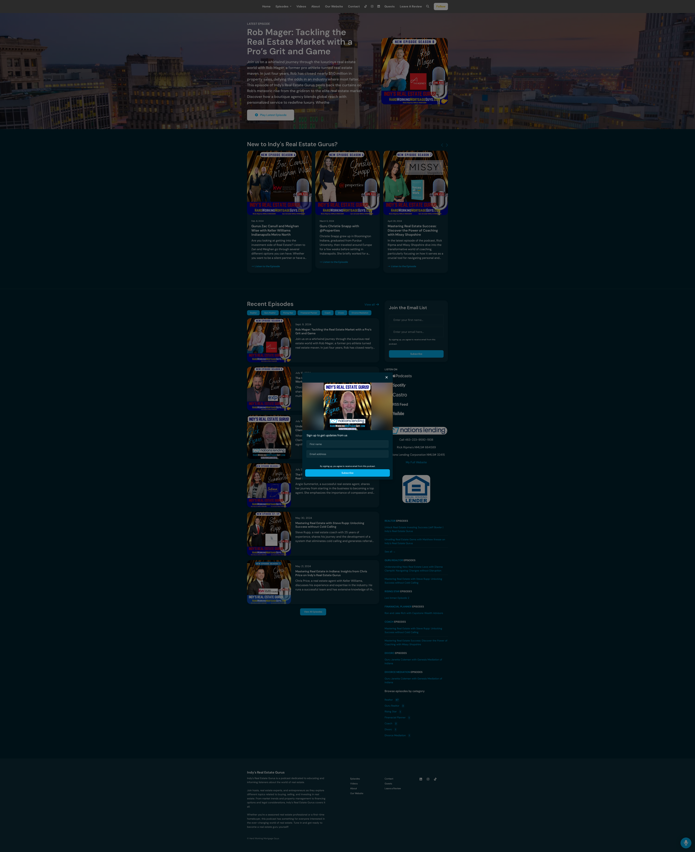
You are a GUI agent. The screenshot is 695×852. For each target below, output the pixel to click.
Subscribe (347, 472)
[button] (386, 377)
